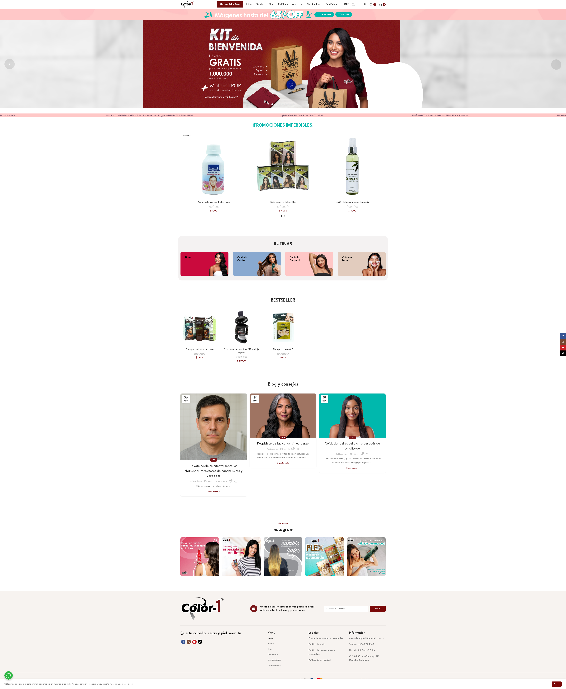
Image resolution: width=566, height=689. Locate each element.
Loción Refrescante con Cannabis (352, 202)
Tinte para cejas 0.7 (283, 349)
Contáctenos (274, 666)
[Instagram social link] (189, 642)
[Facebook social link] (183, 642)
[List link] (326, 639)
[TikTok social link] (200, 642)
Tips (213, 460)
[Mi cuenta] (365, 4)
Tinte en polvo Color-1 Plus (283, 202)
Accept (557, 684)
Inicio (270, 638)
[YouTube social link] (194, 642)
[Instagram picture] (199, 556)
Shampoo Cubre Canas (230, 4)
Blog (270, 649)
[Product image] (213, 166)
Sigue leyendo (214, 491)
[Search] (353, 4)
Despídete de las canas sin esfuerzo (283, 443)
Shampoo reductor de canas (200, 349)
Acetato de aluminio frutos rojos (214, 202)
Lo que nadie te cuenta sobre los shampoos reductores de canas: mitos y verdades (213, 471)
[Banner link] (204, 264)
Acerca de (273, 655)
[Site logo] (187, 4)
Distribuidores (274, 660)
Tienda (271, 644)
